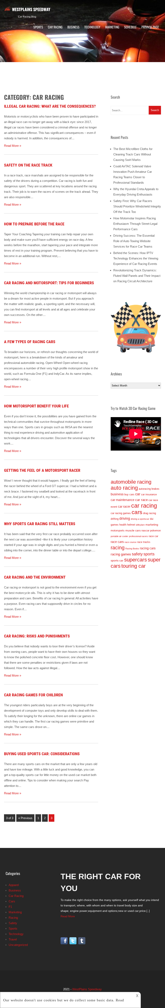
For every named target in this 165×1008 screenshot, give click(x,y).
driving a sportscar (140, 519)
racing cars (148, 548)
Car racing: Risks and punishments (37, 636)
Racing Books (132, 548)
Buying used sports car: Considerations (42, 753)
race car (153, 536)
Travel (13, 939)
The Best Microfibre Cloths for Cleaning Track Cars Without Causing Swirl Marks (133, 154)
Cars (12, 901)
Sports (38, 27)
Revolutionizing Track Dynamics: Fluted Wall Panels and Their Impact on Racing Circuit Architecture (136, 276)
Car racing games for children (33, 694)
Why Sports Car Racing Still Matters (39, 523)
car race (141, 500)
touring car (133, 566)
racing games (121, 554)
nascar (145, 530)
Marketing (112, 27)
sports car (117, 560)
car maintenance (122, 500)
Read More (68, 916)
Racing (13, 917)
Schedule (130, 27)
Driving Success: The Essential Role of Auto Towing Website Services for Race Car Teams (134, 241)
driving (124, 518)
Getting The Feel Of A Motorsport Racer (42, 470)
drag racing (149, 513)
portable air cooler (119, 536)
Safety (13, 923)
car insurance (149, 494)
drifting (115, 518)
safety (137, 554)
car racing (144, 505)
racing (118, 547)
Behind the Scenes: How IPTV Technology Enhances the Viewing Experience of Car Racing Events (135, 258)
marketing (151, 524)
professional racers (138, 536)
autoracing (145, 488)
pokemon (155, 530)
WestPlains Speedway (31, 9)
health (122, 524)
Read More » (12, 145)
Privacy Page (150, 27)
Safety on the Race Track (28, 165)
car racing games (121, 513)
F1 (10, 906)
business (117, 494)
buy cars (129, 494)
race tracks (143, 542)
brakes (155, 488)
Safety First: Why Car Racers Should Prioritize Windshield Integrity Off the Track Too (137, 206)
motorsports (118, 530)
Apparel (14, 885)
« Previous (25, 818)
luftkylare (140, 525)
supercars (135, 559)
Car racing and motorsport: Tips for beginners (49, 282)
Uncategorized (18, 945)
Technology (92, 27)
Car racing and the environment (35, 577)
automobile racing (131, 482)
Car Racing (55, 27)
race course (130, 542)
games (115, 524)
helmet (131, 524)
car (137, 494)
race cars (117, 542)
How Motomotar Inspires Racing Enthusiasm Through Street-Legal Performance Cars (135, 224)
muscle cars (133, 530)
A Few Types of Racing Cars (29, 341)
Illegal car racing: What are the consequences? (50, 106)
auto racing (124, 488)
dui (151, 518)
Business (73, 27)
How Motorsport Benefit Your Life (36, 406)
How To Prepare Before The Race (34, 224)
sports (149, 554)
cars (137, 512)
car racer (124, 506)
